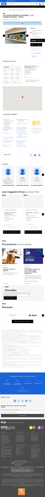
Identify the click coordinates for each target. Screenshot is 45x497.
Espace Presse (33, 449)
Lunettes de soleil (19, 434)
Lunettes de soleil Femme (20, 435)
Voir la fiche (12, 227)
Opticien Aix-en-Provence (32, 474)
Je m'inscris (22, 415)
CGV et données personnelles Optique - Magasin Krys (33, 81)
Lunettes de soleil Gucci (20, 440)
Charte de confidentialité (35, 453)
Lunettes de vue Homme (5, 436)
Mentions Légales (34, 454)
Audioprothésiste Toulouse (28, 475)
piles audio (22, 479)
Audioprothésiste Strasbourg (18, 476)
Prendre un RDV (12, 1)
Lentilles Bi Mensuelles (35, 438)
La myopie (17, 449)
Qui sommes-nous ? (34, 447)
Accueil (10, 9)
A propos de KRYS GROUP (35, 450)
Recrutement (33, 452)
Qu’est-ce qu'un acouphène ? (6, 451)
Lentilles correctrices (34, 435)
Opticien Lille (41, 473)
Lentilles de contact (34, 434)
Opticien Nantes (28, 473)
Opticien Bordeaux (22, 473)
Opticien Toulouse (10, 473)
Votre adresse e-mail (11, 409)
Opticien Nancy (12, 475)
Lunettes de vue (3, 434)
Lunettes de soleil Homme (20, 436)
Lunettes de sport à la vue (5, 443)
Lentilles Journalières (34, 437)
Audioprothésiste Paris (19, 475)
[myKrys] (34, 3)
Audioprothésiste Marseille (27, 476)
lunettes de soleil (17, 479)
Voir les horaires (36, 36)
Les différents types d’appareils (6, 450)
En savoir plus (36, 132)
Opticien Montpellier (5, 474)
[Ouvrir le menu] (43, 4)
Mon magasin (34, 1)
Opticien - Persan (28, 9)
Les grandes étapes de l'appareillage (7, 449)
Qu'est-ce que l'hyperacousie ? (6, 452)
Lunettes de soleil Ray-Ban (20, 439)
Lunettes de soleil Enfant (20, 437)
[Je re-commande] (37, 4)
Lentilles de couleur (34, 436)
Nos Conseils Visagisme (20, 447)
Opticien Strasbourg (34, 473)
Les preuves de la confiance (35, 448)
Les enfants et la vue (19, 450)
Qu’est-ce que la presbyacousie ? (6, 453)
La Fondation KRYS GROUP (36, 451)
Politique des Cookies (34, 455)
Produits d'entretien (34, 440)
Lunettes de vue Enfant (5, 437)
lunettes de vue (11, 479)
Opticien (14, 9)
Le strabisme (18, 451)
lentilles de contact (5, 479)
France (18, 9)
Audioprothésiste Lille (37, 475)
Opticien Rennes (12, 474)
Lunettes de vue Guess (5, 438)
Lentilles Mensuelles (34, 439)
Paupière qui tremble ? (20, 454)
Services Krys (18, 448)
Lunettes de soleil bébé (20, 438)
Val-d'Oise (22, 9)
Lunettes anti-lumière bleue (5, 442)
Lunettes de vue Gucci (4, 439)
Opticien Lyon (16, 473)
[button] (39, 4)
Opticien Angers (6, 475)
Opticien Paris (4, 473)
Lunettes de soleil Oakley (20, 441)
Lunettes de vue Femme (5, 435)
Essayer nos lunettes (23, 321)
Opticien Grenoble (18, 474)
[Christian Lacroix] (12, 315)
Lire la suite (5, 283)
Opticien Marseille (25, 474)
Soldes (17, 442)
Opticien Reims (40, 474)
